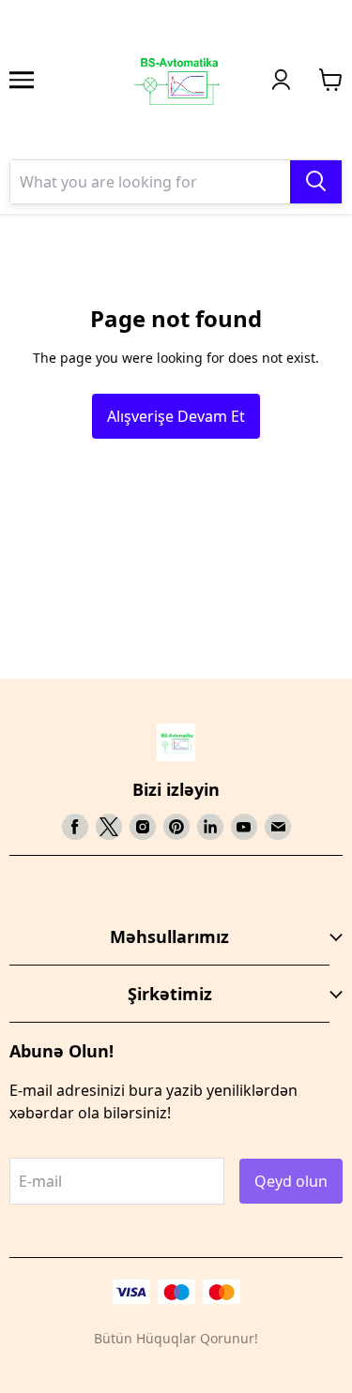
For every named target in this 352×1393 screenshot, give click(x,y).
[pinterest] (176, 827)
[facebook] (75, 827)
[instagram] (143, 827)
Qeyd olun (291, 1181)
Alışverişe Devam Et (176, 416)
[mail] (278, 827)
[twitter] (109, 827)
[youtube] (244, 827)
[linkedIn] (210, 827)
